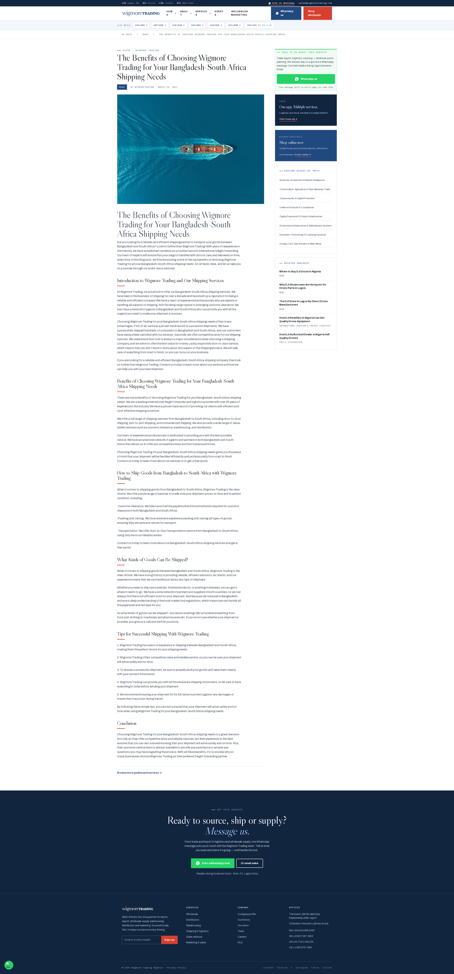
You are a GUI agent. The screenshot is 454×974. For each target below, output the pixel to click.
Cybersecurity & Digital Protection (297, 198)
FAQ (240, 942)
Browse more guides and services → (139, 773)
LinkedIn (268, 967)
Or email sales (249, 863)
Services (201, 13)
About (184, 13)
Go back (127, 34)
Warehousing (193, 925)
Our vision (243, 925)
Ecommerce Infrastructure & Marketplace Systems (306, 225)
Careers (242, 937)
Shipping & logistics (197, 931)
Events (219, 13)
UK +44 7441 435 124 (301, 941)
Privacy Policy (176, 967)
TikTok (315, 967)
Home (170, 13)
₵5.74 (259, 25)
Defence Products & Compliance (297, 207)
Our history (244, 919)
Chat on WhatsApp (283, 3)
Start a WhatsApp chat (216, 863)
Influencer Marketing (239, 13)
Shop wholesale (314, 13)
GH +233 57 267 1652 (301, 936)
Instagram (302, 967)
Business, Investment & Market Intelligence (302, 180)
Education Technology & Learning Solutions (303, 234)
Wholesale (192, 914)
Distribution (192, 919)
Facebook (282, 967)
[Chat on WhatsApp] (8, 965)
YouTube (327, 967)
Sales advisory (194, 937)
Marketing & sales (196, 942)
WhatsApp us (287, 13)
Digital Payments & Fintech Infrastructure (301, 216)
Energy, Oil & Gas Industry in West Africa (300, 243)
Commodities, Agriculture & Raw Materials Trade (305, 189)
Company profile (247, 914)
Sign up (169, 940)
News (145, 34)
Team (241, 931)
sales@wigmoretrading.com (315, 3)
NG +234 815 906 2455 (301, 930)
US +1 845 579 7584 (300, 947)
